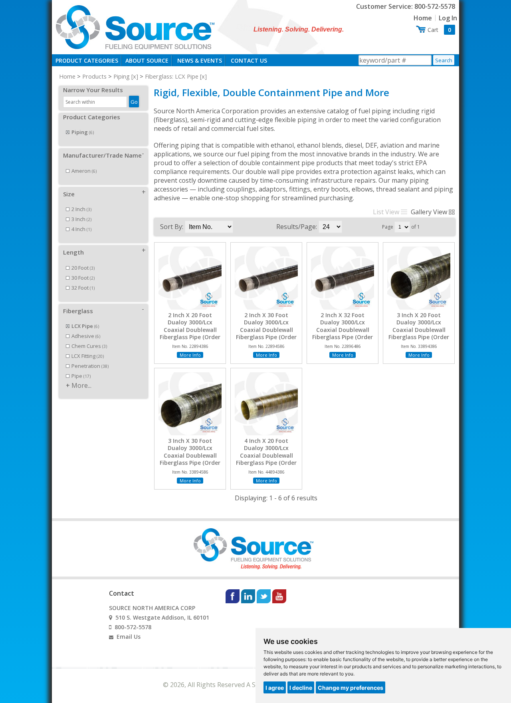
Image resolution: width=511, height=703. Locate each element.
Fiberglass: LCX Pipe (171, 76)
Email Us (129, 636)
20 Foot (83, 267)
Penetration (90, 365)
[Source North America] (134, 26)
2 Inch (81, 209)
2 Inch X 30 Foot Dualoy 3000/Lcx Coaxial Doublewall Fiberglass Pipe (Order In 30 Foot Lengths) (266, 330)
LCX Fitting (87, 355)
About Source (146, 60)
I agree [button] (274, 687)
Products (94, 76)
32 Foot (83, 287)
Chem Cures (89, 346)
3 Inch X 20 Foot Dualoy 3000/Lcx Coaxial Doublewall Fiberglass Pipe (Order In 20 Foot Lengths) (418, 330)
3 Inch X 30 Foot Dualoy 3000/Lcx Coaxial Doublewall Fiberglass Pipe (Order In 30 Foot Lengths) (190, 455)
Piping (121, 76)
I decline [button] (300, 687)
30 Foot (83, 277)
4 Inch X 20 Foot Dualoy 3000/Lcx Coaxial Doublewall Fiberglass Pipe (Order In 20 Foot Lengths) (266, 455)
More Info (190, 355)
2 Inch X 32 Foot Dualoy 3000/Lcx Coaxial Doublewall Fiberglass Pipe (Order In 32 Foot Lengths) (342, 330)
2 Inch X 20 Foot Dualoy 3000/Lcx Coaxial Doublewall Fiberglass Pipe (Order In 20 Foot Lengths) (190, 330)
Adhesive (85, 336)
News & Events (199, 60)
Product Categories (86, 60)
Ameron (84, 170)
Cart (439, 30)
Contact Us (249, 60)
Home (423, 18)
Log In (448, 18)
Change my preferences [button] (350, 687)
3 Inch (81, 219)
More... (81, 385)
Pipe (81, 375)
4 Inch (81, 229)
